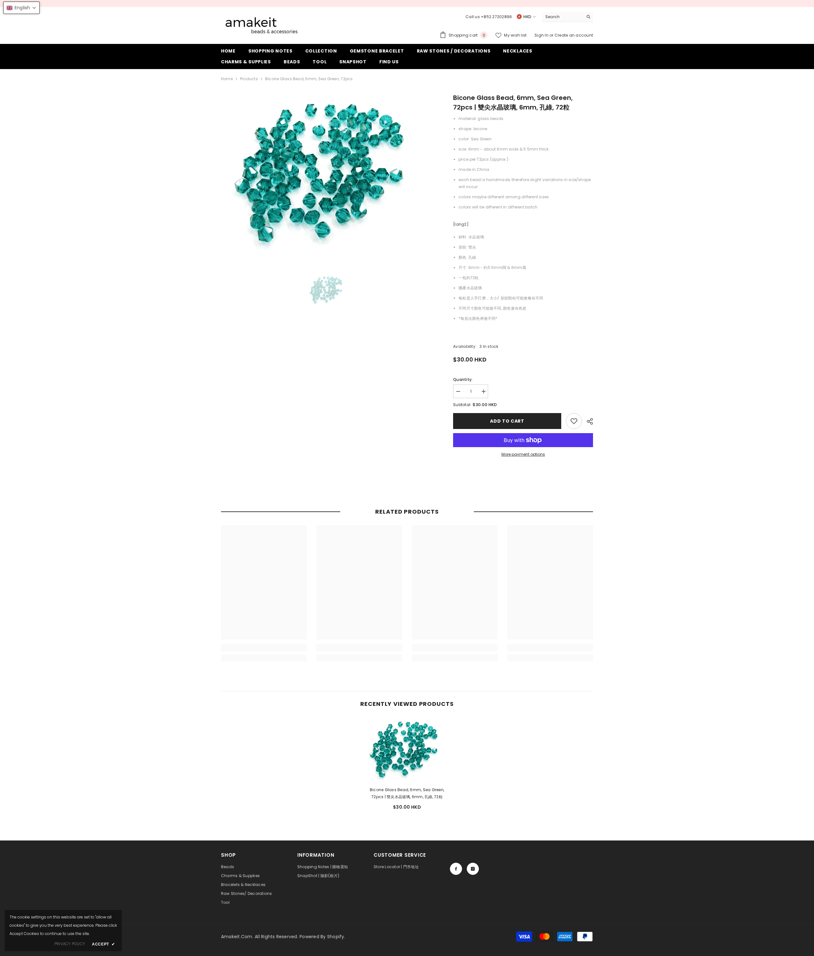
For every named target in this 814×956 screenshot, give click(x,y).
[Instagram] (473, 869)
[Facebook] (456, 869)
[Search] (567, 17)
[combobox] (562, 17)
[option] (327, 173)
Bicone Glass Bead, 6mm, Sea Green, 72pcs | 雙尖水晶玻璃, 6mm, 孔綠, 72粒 (407, 793)
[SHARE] (587, 421)
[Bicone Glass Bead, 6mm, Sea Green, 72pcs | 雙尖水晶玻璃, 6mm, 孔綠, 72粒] (407, 749)
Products (249, 78)
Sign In (542, 35)
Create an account (574, 35)
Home (227, 78)
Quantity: (463, 379)
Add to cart (507, 421)
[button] (21, 8)
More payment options (523, 454)
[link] (574, 421)
